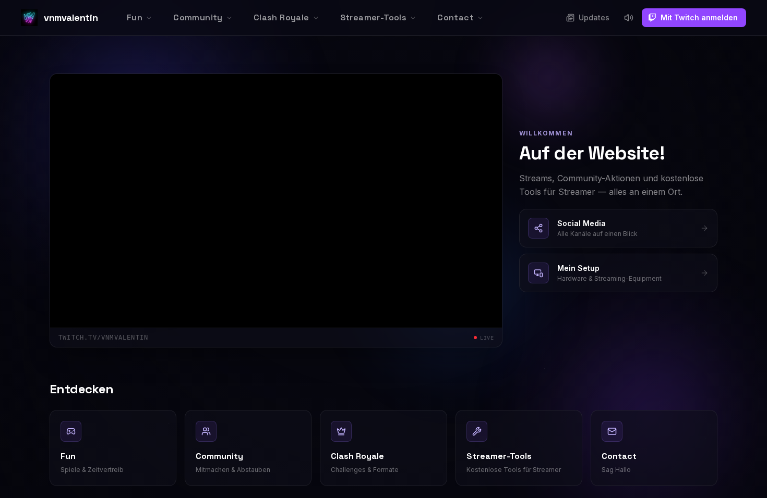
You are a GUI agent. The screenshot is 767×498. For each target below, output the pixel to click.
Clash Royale (281, 17)
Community (198, 17)
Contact (455, 17)
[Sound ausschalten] (629, 18)
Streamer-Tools (373, 17)
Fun (134, 17)
